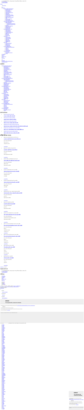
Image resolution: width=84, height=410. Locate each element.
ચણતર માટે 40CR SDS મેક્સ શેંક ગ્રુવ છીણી (11, 182)
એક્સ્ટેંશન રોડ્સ (8, 27)
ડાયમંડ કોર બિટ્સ (8, 37)
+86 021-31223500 (4, 2)
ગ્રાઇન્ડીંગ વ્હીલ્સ (8, 38)
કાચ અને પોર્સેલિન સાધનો (7, 46)
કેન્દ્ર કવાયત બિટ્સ (7, 68)
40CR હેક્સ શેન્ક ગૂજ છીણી (9, 257)
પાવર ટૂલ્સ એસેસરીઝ (7, 51)
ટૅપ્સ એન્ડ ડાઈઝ (8, 16)
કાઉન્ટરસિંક (7, 13)
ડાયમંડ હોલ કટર (6, 101)
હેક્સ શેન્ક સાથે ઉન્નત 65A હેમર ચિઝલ (10, 149)
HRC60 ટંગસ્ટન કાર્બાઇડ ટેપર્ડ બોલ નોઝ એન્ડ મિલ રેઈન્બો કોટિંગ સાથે (16, 126)
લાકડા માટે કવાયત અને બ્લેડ (6, 86)
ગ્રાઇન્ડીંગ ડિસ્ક (8, 50)
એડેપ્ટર (7, 53)
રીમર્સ (4, 75)
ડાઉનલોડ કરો (4, 56)
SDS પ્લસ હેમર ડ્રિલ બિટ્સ (11, 23)
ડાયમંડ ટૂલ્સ (5, 36)
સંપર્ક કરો (3, 58)
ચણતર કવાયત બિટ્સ (7, 79)
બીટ (1, 286)
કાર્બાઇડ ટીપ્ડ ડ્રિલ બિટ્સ (9, 12)
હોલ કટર (7, 48)
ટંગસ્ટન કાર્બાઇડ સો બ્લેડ (9, 20)
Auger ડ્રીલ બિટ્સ (8, 30)
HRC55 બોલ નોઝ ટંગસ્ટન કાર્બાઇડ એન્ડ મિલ (11, 132)
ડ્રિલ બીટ (8, 286)
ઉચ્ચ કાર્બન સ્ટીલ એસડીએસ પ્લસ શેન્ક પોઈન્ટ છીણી (13, 225)
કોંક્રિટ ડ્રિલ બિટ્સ (8, 22)
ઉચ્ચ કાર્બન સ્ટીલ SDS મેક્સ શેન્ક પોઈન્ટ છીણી (12, 236)
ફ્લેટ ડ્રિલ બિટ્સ (8, 31)
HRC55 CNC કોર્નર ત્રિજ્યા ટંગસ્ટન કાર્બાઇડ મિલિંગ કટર (14, 129)
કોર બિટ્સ (7, 25)
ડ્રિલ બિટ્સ (11, 286)
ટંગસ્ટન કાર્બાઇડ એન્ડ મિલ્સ (10, 15)
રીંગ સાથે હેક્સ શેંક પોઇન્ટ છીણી (9, 247)
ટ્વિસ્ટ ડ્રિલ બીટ (16, 286)
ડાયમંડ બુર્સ (7, 39)
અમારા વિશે (3, 54)
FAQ (3, 57)
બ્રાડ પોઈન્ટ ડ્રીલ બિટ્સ (9, 32)
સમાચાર (3, 277)
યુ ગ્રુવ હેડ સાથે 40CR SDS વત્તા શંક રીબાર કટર (12, 138)
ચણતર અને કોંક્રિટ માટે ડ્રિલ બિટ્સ (9, 21)
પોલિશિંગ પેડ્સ (8, 41)
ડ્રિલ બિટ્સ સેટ (8, 10)
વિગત (7, 146)
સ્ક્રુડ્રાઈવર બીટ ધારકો (9, 52)
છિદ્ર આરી (7, 34)
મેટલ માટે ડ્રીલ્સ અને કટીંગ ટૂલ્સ (8, 8)
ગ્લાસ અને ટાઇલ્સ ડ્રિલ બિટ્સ (10, 47)
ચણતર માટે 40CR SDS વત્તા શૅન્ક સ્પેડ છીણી (11, 171)
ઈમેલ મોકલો (2, 288)
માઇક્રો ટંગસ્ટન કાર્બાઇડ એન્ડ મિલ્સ (10, 119)
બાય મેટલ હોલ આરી (8, 43)
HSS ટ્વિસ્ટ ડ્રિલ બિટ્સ (9, 9)
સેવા (2, 55)
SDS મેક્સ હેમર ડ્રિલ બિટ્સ (11, 24)
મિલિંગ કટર (7, 33)
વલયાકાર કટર (8, 14)
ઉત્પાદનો (3, 60)
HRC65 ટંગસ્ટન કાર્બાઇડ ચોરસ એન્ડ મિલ (11, 122)
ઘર (2, 59)
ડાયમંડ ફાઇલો (6, 97)
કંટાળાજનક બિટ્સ (6, 90)
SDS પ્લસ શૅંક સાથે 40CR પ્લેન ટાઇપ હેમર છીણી (12, 214)
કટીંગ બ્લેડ (7, 49)
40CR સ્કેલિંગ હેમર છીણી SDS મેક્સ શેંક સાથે (11, 160)
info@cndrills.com (4, 1)
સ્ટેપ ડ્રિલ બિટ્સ (8, 11)
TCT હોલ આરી (8, 45)
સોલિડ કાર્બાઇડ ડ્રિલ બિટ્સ (9, 17)
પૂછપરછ (5, 146)
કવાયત (3, 286)
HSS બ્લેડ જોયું (8, 19)
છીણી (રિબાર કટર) (8, 26)
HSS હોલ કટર (8, 44)
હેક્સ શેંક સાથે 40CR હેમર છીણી (9, 203)
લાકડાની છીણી (8, 35)
